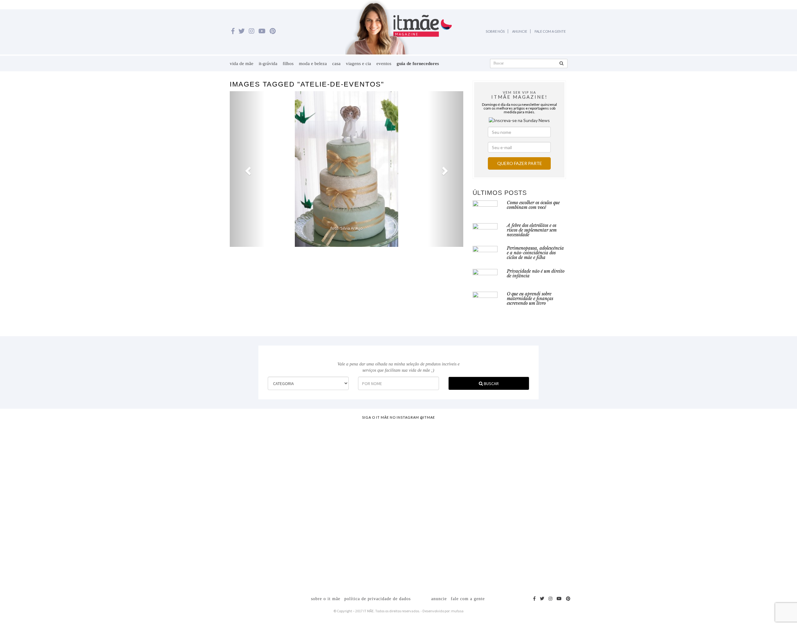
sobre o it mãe (325, 598)
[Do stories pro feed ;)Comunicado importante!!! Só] (53, 445)
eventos (383, 63)
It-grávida (268, 63)
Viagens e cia (358, 63)
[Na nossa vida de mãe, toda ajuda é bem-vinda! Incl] (250, 470)
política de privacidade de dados (377, 598)
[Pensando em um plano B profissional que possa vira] (547, 486)
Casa (336, 63)
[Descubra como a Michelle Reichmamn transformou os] (448, 473)
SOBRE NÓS (495, 31)
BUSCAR (491, 383)
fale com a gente (468, 598)
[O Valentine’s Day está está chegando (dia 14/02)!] (745, 489)
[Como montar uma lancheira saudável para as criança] (152, 492)
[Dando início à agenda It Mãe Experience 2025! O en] (646, 504)
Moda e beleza (313, 63)
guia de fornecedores (418, 63)
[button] (247, 169)
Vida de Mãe (241, 63)
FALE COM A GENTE (550, 31)
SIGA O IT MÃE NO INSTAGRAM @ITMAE (398, 417)
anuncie (439, 598)
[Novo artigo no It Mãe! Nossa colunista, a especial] (349, 504)
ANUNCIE (519, 31)
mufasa (457, 611)
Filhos (288, 63)
